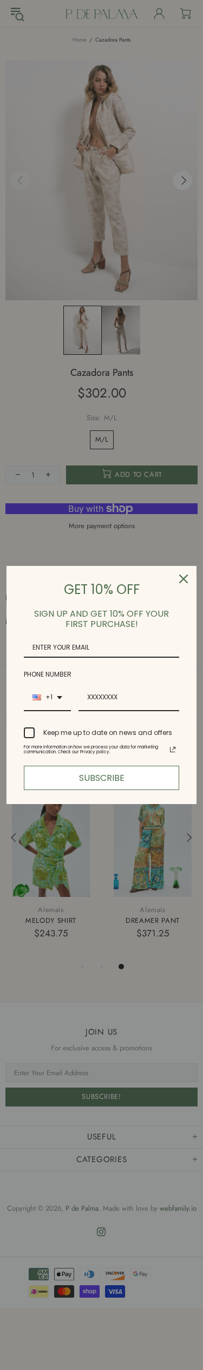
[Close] (184, 579)
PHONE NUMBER (47, 674)
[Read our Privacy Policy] (172, 749)
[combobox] (47, 698)
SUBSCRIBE (102, 778)
